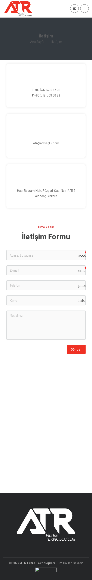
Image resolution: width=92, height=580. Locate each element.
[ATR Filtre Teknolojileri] (18, 9)
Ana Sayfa (37, 41)
